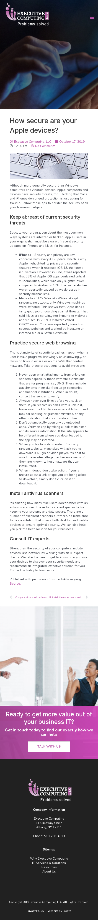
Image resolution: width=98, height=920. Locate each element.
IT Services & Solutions (49, 863)
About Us (49, 871)
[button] (92, 17)
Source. (15, 583)
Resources (49, 867)
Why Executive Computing (49, 858)
